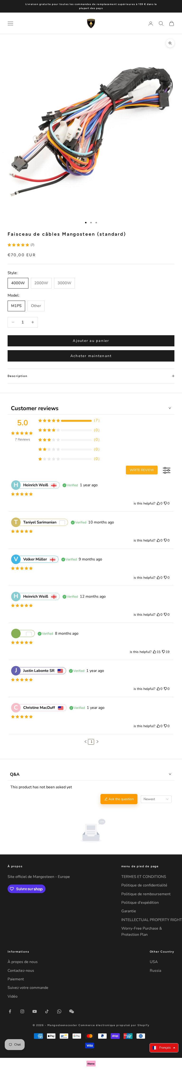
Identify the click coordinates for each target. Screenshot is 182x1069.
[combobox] (156, 799)
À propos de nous (23, 961)
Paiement (16, 979)
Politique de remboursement (146, 894)
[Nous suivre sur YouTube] (34, 1011)
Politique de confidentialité (144, 885)
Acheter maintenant (91, 355)
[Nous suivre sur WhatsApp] (59, 1011)
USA (154, 961)
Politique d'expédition (140, 902)
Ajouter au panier (91, 340)
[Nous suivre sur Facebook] (10, 1011)
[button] (85, 741)
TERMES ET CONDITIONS (143, 876)
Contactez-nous (21, 970)
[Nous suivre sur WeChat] (71, 1011)
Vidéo (13, 996)
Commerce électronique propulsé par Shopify (113, 1025)
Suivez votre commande (28, 987)
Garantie (128, 911)
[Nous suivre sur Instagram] (22, 1011)
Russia (155, 970)
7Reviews (22, 439)
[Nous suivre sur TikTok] (47, 1011)
